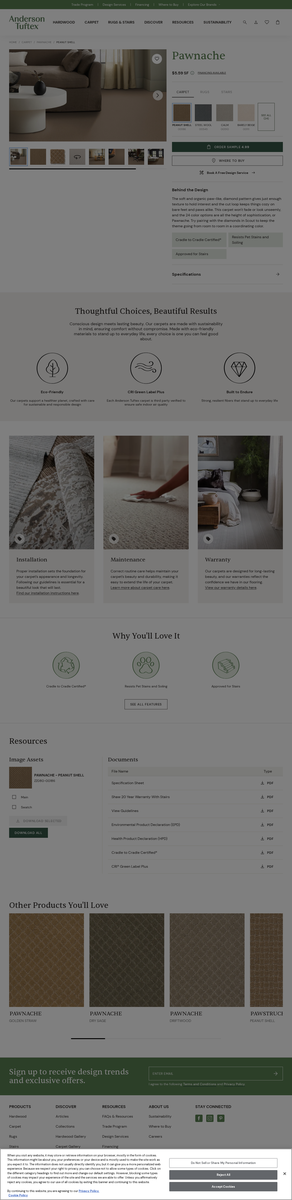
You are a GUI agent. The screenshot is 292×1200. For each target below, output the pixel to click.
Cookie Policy (18, 1195)
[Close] (285, 1174)
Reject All (223, 1175)
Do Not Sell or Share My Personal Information (223, 1163)
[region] (146, 1174)
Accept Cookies (223, 1187)
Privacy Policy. (89, 1191)
